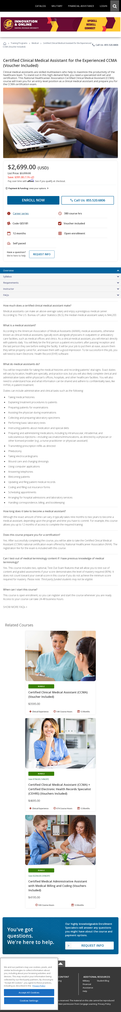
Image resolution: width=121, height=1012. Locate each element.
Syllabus (7, 276)
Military (86, 980)
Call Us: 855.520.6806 (105, 45)
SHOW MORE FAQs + (15, 607)
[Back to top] (60, 976)
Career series (21, 213)
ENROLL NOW (33, 200)
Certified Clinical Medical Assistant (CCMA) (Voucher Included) (58, 694)
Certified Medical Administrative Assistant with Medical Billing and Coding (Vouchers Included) (57, 885)
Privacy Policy (104, 1004)
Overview (8, 270)
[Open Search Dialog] (114, 5)
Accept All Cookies (29, 992)
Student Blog (103, 980)
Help (85, 991)
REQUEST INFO (42, 254)
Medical (35, 43)
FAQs (6, 295)
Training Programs (19, 43)
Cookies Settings (29, 1000)
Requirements (11, 282)
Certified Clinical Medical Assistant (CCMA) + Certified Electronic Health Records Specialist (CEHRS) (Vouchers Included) (59, 789)
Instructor (8, 288)
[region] (29, 984)
